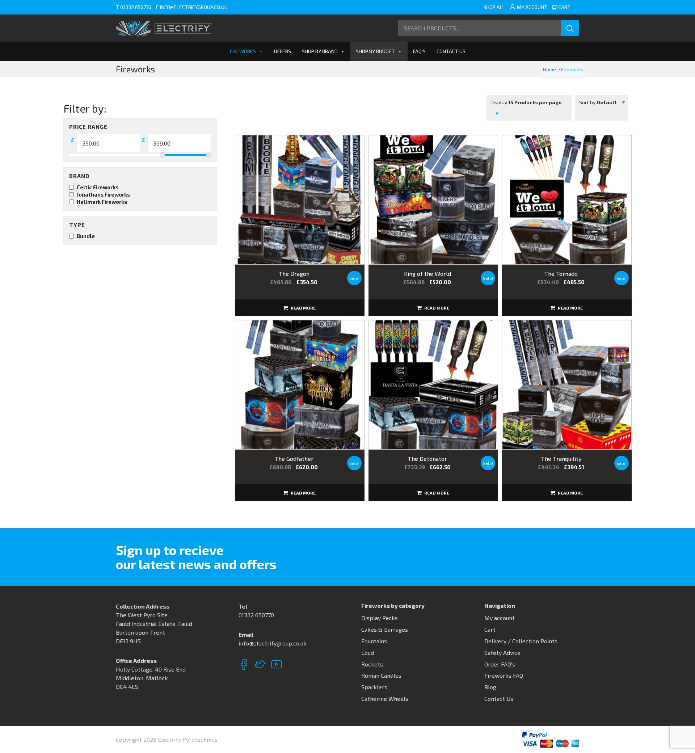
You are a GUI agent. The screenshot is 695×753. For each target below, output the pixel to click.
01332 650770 (135, 7)
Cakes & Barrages (384, 629)
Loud (367, 652)
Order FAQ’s (499, 664)
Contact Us (451, 51)
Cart (567, 7)
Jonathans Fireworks (103, 194)
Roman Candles (381, 675)
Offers (282, 51)
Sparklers (374, 686)
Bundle (86, 236)
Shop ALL (494, 7)
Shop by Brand (320, 51)
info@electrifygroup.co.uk (193, 7)
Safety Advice (502, 652)
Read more (303, 307)
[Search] (570, 28)
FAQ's (419, 51)
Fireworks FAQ (503, 675)
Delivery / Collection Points (520, 641)
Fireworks (243, 51)
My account (499, 617)
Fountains (374, 641)
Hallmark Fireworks (102, 201)
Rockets (372, 664)
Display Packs (379, 617)
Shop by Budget (375, 51)
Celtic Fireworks (97, 187)
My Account (532, 7)
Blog (490, 686)
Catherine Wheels (384, 698)
